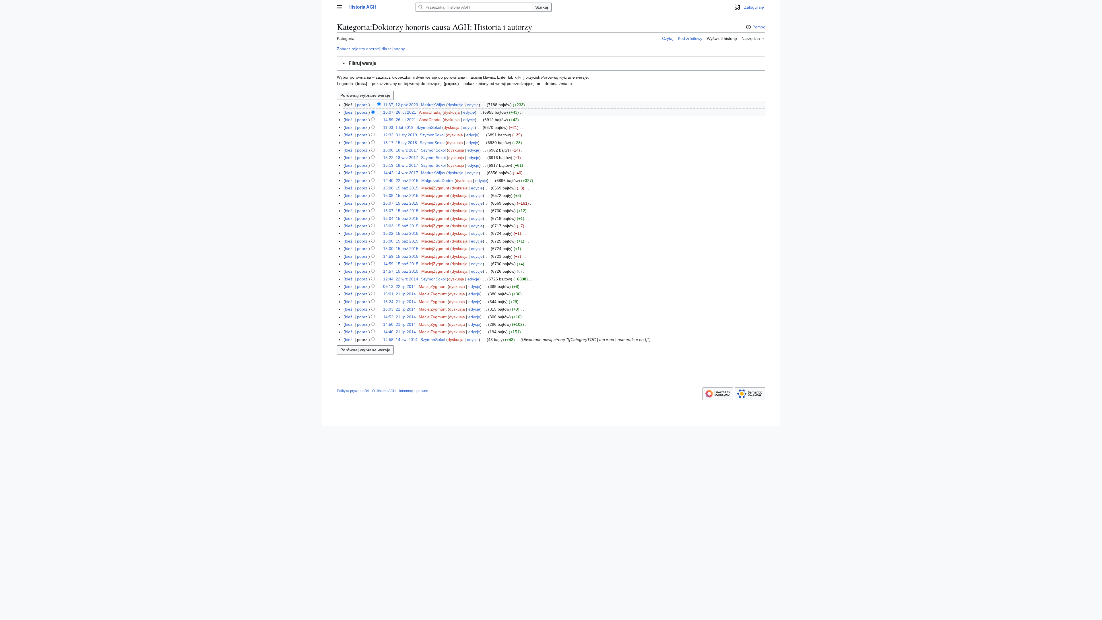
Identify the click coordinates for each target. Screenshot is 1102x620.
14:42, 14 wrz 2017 (400, 172)
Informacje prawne (413, 391)
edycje (473, 104)
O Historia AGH (384, 391)
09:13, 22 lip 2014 (399, 286)
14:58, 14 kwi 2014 (400, 339)
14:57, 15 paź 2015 (400, 271)
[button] (339, 7)
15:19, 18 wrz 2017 (400, 165)
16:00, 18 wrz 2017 (400, 150)
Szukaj (541, 7)
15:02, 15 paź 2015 (400, 233)
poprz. (362, 104)
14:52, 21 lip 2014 (399, 317)
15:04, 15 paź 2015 (400, 218)
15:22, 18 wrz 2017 (400, 157)
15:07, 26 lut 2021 (399, 112)
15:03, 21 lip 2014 (399, 309)
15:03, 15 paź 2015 (400, 226)
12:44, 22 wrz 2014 (400, 279)
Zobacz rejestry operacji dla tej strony (371, 48)
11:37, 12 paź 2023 (400, 104)
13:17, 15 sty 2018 (400, 142)
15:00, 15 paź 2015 (400, 241)
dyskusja (455, 104)
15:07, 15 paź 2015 (400, 203)
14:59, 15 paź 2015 (400, 256)
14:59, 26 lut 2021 (399, 119)
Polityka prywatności (353, 391)
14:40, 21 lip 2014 (399, 332)
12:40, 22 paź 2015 (400, 180)
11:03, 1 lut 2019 (398, 127)
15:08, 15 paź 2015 (400, 188)
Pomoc (758, 27)
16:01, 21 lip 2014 (399, 294)
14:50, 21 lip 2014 (399, 324)
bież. (349, 112)
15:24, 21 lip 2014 (399, 301)
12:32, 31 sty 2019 (400, 135)
